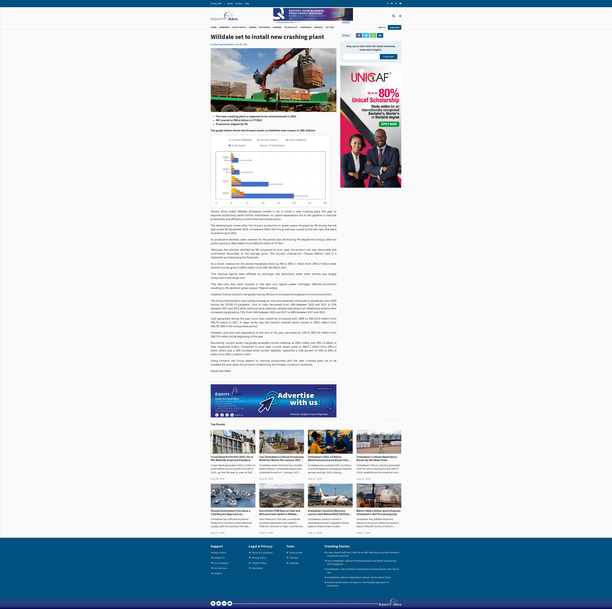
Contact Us (219, 557)
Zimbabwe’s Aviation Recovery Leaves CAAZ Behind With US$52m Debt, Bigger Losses (328, 512)
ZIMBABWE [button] (224, 27)
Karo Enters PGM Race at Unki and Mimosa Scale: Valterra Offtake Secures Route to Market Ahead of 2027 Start (280, 512)
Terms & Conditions (262, 552)
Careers (217, 573)
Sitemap (294, 563)
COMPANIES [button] (306, 27)
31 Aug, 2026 (216, 3)
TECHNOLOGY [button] (290, 27)
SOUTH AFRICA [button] (239, 27)
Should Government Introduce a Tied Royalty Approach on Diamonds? (230, 512)
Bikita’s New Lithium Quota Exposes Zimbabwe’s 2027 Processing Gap (379, 512)
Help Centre (219, 552)
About (230, 3)
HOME (214, 27)
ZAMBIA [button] (252, 27)
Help (247, 3)
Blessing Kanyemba (224, 44)
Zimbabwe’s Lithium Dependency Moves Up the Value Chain (377, 458)
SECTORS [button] (330, 27)
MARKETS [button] (318, 27)
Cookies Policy (259, 563)
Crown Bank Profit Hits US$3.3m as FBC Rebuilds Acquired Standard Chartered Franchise (232, 458)
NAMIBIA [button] (277, 27)
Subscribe (394, 27)
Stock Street (296, 552)
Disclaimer (257, 568)
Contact (238, 3)
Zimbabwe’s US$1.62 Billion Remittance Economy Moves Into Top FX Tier (328, 458)
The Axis (294, 557)
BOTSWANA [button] (264, 27)
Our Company (220, 563)
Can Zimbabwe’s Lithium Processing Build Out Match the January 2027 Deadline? (281, 458)
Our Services (220, 568)
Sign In (381, 27)
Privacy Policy (259, 557)
